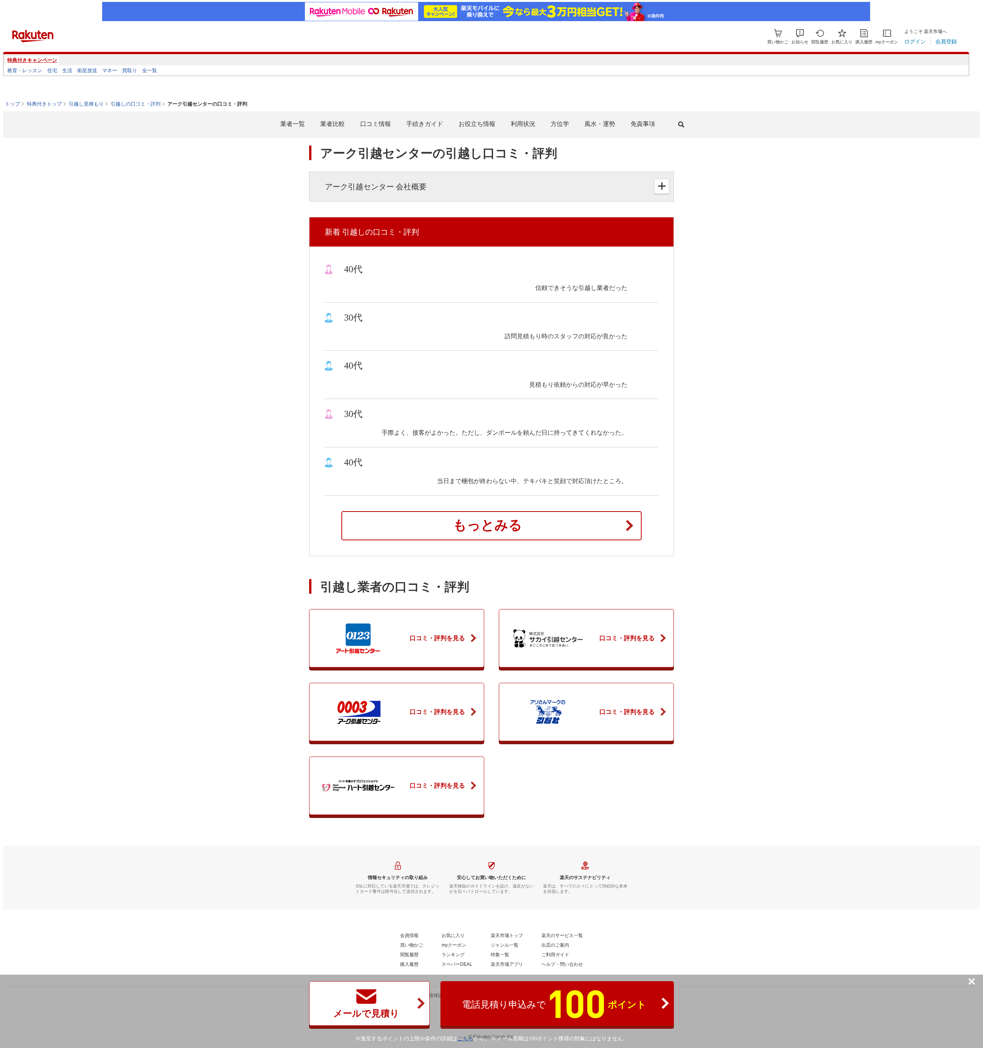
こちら (465, 1038)
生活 (67, 70)
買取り (129, 70)
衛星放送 (87, 70)
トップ (12, 104)
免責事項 (643, 124)
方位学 (560, 124)
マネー (109, 70)
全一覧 (149, 70)
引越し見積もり (86, 104)
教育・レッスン (24, 70)
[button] (799, 37)
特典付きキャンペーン (32, 60)
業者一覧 (292, 124)
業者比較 (332, 124)
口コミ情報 (375, 124)
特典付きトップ (44, 104)
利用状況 (523, 124)
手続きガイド (424, 124)
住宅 (52, 70)
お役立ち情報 (476, 124)
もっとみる (487, 525)
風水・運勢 (599, 124)
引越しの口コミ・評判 (136, 104)
